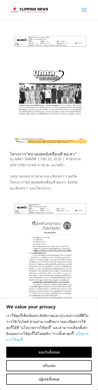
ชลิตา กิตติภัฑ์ (25, 158)
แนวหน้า (58, 164)
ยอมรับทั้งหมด (49, 352)
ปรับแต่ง (49, 365)
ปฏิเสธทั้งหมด (49, 379)
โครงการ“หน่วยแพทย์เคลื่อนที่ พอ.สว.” (43, 154)
